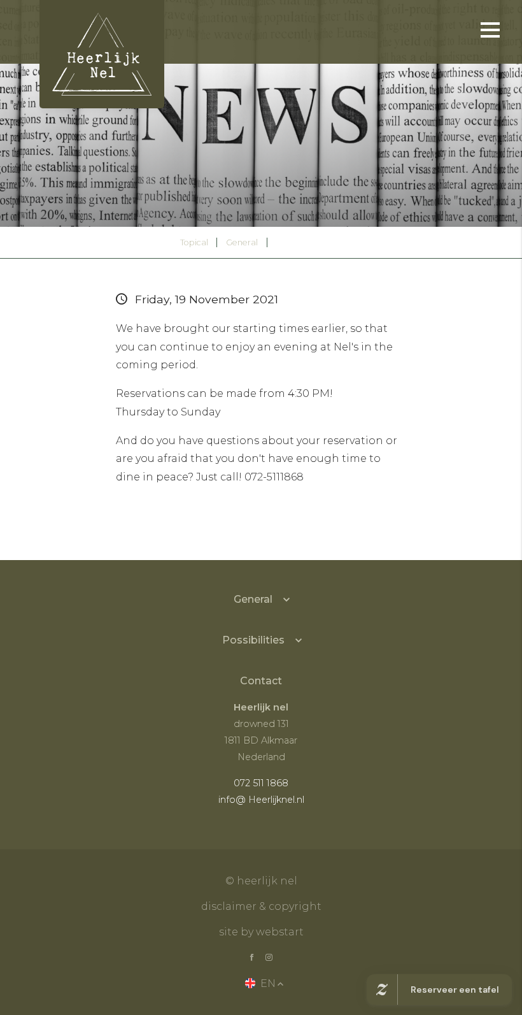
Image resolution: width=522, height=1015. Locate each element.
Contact (261, 681)
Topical (194, 242)
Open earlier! (309, 242)
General (242, 242)
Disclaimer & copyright (261, 906)
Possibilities (253, 640)
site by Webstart (261, 932)
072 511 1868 (261, 783)
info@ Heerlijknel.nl (261, 799)
